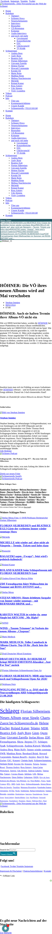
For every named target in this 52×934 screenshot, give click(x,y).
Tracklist (16, 787)
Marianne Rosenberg (28, 787)
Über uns (15, 101)
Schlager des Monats (8, 781)
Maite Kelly (20, 749)
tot (28, 781)
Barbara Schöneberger (37, 791)
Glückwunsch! (23, 46)
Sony (23, 784)
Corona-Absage (17, 774)
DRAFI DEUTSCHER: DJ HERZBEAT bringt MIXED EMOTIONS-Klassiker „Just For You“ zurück (25, 661)
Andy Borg (16, 56)
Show (20, 741)
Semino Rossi (21, 505)
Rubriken (10, 13)
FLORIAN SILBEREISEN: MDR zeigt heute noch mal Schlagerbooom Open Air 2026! (25, 677)
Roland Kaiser (17, 83)
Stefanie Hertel (6, 764)
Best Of (40, 757)
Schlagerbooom (15, 745)
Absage (28, 801)
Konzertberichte (24, 41)
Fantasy (3, 502)
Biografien (15, 26)
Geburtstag (28, 777)
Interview (29, 794)
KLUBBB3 (31, 502)
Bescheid (27, 507)
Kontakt (9, 111)
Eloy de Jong (27, 492)
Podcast (9, 96)
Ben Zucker (10, 497)
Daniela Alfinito (20, 797)
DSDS (35, 777)
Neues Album (10, 718)
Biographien (5, 828)
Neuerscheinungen (19, 21)
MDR (44, 728)
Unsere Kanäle (17, 106)
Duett (45, 801)
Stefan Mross (36, 737)
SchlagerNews (6, 820)
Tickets (36, 764)
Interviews (15, 23)
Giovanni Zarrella (19, 63)
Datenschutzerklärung (32, 871)
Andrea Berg (16, 53)
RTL (8, 784)
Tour (3, 737)
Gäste (35, 733)
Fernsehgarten (8, 741)
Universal (42, 797)
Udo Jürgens (16, 88)
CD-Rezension (17, 28)
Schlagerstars (11, 51)
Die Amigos (20, 500)
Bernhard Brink (30, 753)
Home (8, 11)
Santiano (31, 500)
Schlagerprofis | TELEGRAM (24, 108)
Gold (18, 784)
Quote (43, 733)
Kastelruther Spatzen (9, 490)
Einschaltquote (37, 794)
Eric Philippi (21, 781)
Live (27, 797)
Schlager (9, 711)
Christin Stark (27, 760)
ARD (13, 784)
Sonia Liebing (9, 797)
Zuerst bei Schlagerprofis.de (19, 723)
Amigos (13, 771)
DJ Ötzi (11, 791)
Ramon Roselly (13, 492)
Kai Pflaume (34, 797)
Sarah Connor (7, 505)
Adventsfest (4, 791)
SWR (2, 753)
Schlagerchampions (42, 760)
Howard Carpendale (20, 68)
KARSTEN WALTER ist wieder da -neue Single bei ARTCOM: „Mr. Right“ (23, 616)
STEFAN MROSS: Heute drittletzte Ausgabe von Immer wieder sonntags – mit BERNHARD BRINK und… (25, 600)
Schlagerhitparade (33, 784)
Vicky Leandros (18, 91)
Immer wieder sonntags (39, 749)
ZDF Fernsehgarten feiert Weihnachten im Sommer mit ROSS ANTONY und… (25, 236)
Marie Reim (16, 73)
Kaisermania (4, 801)
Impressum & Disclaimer (11, 871)
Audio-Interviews (18, 33)
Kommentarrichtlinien (20, 103)
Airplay (32, 757)
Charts (45, 718)
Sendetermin (25, 791)
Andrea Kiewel (32, 745)
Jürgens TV (30, 741)
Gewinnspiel (22, 38)
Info (7, 98)
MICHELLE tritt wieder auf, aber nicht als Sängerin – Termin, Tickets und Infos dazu (25, 227)
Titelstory (15, 16)
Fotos (43, 781)
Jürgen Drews (46, 784)
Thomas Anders (12, 767)
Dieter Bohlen (17, 777)
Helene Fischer (17, 66)
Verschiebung (13, 801)
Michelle (15, 81)
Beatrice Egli (16, 58)
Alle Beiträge (6, 451)
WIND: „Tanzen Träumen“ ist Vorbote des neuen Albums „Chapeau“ (24, 630)
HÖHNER (43, 323)
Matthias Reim (17, 76)
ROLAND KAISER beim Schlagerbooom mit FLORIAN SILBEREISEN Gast (22, 232)
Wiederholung (19, 794)
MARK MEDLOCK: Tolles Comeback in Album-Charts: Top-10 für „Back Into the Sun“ (24, 645)
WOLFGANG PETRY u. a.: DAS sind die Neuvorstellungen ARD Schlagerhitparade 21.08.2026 (24, 692)
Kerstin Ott (16, 71)
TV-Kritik (21, 48)
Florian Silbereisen (19, 61)
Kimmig (28, 764)
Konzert (16, 760)
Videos (9, 93)
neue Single (30, 718)
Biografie (3, 794)
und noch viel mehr (19, 36)
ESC (19, 43)
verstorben (10, 794)
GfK (34, 774)
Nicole (17, 791)
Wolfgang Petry (37, 801)
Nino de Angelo (6, 787)
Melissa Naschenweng (21, 78)
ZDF (47, 737)
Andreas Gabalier (22, 495)
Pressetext (22, 801)
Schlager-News (18, 18)
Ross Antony (16, 86)
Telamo (35, 728)
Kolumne (15, 31)
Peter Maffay (35, 781)
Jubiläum (27, 774)
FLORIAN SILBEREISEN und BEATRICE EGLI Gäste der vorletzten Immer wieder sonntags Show (25, 224)
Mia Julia (40, 500)
